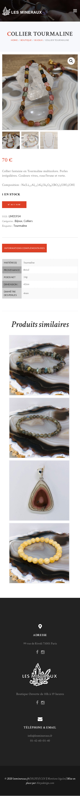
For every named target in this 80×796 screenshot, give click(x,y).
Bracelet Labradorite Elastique (39, 361)
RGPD (34, 779)
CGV (43, 779)
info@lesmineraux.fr (40, 736)
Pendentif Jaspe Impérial (39, 487)
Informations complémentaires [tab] (24, 248)
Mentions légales (56, 779)
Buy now (16, 205)
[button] (71, 61)
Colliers (28, 221)
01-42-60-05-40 (40, 741)
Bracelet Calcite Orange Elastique (39, 549)
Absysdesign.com (45, 783)
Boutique (26, 40)
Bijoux (38, 40)
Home (14, 40)
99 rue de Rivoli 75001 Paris (40, 643)
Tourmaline (20, 225)
